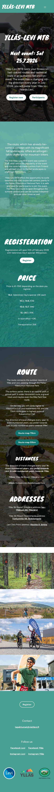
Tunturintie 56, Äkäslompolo (26, 518)
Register (27, 260)
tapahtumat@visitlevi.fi (27, 727)
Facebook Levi (17, 748)
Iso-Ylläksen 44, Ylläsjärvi (31, 508)
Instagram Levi (17, 754)
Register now (16, 97)
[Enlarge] (50, 556)
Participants (38, 97)
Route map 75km (27, 433)
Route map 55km (27, 442)
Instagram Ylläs (36, 754)
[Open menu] (45, 7)
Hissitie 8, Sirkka (38, 524)
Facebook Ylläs (36, 748)
